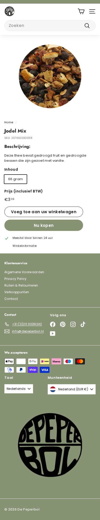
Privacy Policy (15, 279)
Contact (11, 299)
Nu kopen (44, 225)
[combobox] (50, 25)
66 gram (15, 179)
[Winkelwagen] (81, 11)
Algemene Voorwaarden (24, 272)
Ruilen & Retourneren (21, 285)
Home (8, 122)
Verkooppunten (16, 292)
